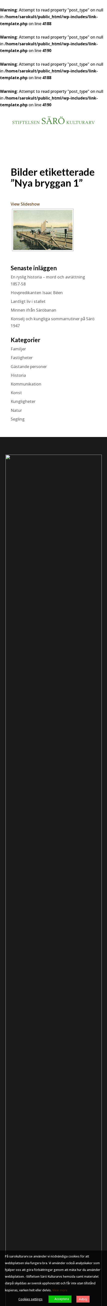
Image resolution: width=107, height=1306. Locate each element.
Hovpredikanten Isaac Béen (37, 292)
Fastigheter (22, 357)
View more (59, 1290)
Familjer (18, 349)
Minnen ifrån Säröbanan (33, 310)
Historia (18, 375)
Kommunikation (26, 384)
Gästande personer (29, 366)
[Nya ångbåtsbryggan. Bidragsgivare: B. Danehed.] (42, 230)
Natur (16, 410)
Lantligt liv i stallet (28, 301)
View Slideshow (25, 204)
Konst (16, 392)
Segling (18, 419)
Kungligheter (23, 401)
